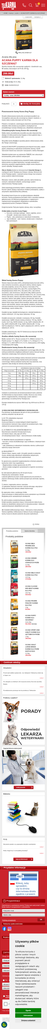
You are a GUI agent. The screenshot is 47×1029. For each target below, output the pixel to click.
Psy (6, 980)
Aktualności (7, 668)
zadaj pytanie (20, 787)
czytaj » (42, 678)
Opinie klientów (30, 531)
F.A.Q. (5, 839)
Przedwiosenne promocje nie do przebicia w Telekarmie (19, 690)
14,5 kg (32, 575)
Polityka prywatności (9, 920)
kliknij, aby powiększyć (25, 52)
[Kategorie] (43, 5)
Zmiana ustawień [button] (28, 1020)
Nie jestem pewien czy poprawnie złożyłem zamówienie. (19, 844)
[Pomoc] (24, 5)
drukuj (37, 524)
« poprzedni (28, 17)
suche (17, 13)
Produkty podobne (12, 531)
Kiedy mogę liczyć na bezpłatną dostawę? (15, 850)
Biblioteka (6, 794)
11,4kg (32, 649)
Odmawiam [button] (28, 1015)
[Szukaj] (31, 5)
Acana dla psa (9, 57)
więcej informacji (21, 859)
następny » (37, 17)
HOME (6, 13)
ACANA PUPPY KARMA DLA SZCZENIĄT (33, 13)
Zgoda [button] (28, 1010)
